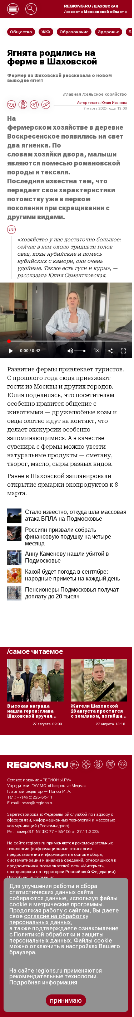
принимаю (66, 1000)
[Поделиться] (110, 351)
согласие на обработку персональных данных (48, 919)
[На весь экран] (123, 351)
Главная (72, 94)
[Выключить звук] (70, 351)
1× (96, 351)
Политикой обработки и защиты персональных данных (56, 937)
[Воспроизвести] (10, 351)
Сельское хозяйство (105, 94)
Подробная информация (31, 877)
